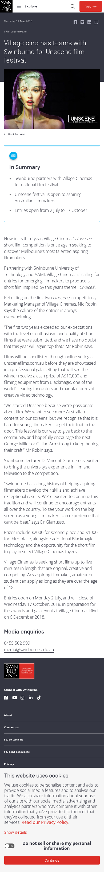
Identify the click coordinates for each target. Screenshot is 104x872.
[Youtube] (14, 698)
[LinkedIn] (31, 698)
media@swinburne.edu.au (29, 649)
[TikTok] (39, 698)
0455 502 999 (17, 643)
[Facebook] (6, 698)
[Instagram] (22, 698)
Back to (16, 134)
